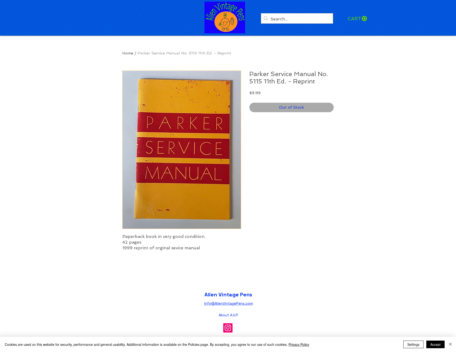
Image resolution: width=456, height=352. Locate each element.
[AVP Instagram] (228, 328)
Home (127, 53)
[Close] (450, 344)
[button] (357, 18)
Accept (435, 344)
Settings (413, 344)
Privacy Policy (299, 344)
